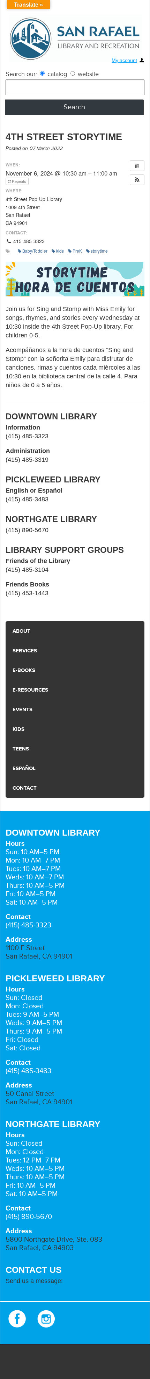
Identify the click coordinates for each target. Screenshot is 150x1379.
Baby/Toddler (34, 251)
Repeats (19, 181)
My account (124, 60)
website (87, 74)
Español (23, 768)
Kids (18, 729)
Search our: (21, 74)
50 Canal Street (30, 1094)
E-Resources (29, 690)
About (21, 631)
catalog (57, 74)
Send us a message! (34, 1280)
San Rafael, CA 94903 (40, 1248)
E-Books (23, 670)
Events (22, 710)
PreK (77, 251)
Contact (24, 788)
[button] (137, 180)
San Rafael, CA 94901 (39, 956)
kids (60, 251)
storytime (99, 251)
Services (24, 651)
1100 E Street (25, 948)
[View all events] (137, 165)
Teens (20, 749)
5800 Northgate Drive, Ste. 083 (54, 1239)
